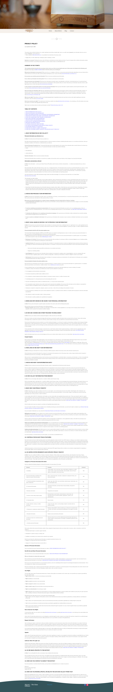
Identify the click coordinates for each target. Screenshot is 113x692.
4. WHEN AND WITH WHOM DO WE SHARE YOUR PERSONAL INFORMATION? (40, 115)
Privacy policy (49, 684)
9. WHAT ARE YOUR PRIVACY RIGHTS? (32, 122)
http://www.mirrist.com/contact (63, 101)
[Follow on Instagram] (87, 685)
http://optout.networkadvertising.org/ (37, 343)
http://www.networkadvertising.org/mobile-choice (55, 343)
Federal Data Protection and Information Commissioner (55, 410)
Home (50, 31)
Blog (66, 31)
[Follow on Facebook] (85, 685)
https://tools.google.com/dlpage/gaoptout (32, 342)
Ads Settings (67, 342)
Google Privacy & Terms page (33, 345)
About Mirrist (58, 31)
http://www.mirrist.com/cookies (30, 175)
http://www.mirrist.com (37, 54)
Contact (72, 31)
